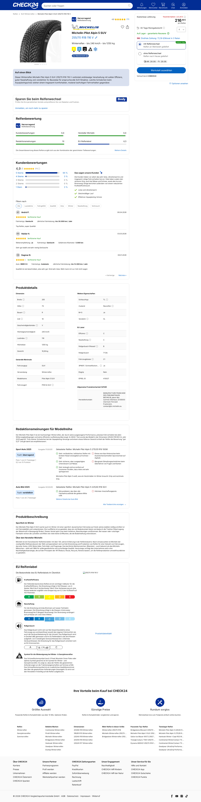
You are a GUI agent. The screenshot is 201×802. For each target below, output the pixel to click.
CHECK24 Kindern (112, 769)
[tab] (36, 64)
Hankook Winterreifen (53, 743)
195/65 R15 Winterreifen (83, 733)
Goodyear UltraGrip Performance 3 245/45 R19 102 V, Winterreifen (171, 750)
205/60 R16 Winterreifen (83, 730)
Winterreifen (22, 730)
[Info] (24, 300)
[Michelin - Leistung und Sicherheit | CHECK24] (85, 27)
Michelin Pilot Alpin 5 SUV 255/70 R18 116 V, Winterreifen (143, 733)
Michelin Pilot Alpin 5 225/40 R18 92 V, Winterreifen (171, 730)
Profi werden (48, 769)
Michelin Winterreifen (53, 737)
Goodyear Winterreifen (54, 746)
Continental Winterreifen (54, 730)
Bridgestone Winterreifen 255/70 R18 (114, 737)
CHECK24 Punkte (139, 777)
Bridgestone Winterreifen (55, 740)
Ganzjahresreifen (23, 733)
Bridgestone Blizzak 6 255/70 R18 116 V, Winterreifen (143, 730)
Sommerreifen (22, 737)
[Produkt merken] (122, 27)
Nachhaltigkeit (108, 765)
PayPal (75, 765)
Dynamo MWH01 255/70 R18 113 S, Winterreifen (143, 743)
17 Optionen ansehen (178, 83)
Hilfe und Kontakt (138, 765)
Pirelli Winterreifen (52, 733)
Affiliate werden (49, 773)
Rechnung (76, 777)
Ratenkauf (76, 784)
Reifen (15, 14)
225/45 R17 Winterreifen (83, 743)
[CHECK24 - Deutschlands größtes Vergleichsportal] (25, 6)
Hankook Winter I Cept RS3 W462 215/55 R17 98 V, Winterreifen (171, 737)
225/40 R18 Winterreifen (83, 737)
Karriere (16, 765)
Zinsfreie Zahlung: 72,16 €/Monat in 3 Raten (160, 38)
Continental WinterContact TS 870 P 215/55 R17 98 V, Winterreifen (171, 740)
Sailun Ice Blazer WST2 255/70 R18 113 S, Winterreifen (143, 737)
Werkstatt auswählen (161, 70)
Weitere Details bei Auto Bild (67, 499)
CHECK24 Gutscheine (141, 773)
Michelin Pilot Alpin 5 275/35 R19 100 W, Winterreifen (171, 733)
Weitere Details (120, 150)
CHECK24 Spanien (21, 781)
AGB (63, 796)
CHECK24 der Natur (112, 773)
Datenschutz (72, 796)
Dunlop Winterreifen (53, 750)
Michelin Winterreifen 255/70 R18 (114, 733)
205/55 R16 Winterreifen (83, 740)
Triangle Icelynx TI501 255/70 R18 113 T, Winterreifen (143, 740)
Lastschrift (76, 781)
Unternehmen (19, 773)
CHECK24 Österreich (22, 777)
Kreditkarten (77, 769)
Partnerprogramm (50, 765)
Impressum (85, 796)
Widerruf (96, 796)
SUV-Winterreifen (28, 14)
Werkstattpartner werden (54, 777)
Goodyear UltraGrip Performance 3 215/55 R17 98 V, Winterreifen (171, 746)
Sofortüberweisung (80, 773)
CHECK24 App (137, 769)
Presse (16, 769)
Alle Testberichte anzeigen (113, 504)
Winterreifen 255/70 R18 (111, 730)
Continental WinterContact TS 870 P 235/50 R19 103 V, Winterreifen (171, 743)
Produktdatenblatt (103, 633)
